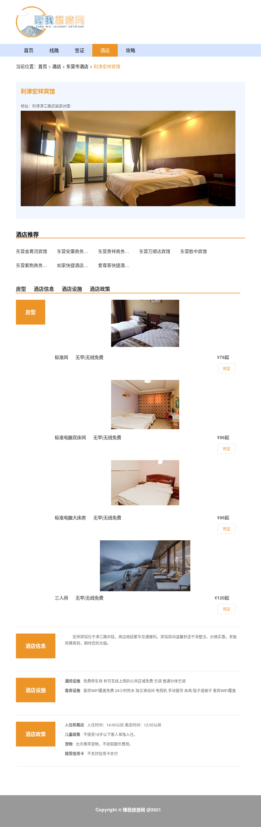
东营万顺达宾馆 (154, 251)
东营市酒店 (78, 66)
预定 (226, 609)
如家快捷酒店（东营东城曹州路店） (73, 265)
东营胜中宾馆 (193, 251)
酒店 (105, 50)
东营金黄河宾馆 (31, 251)
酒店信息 (44, 288)
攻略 (130, 50)
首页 (28, 50)
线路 (54, 50)
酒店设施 (72, 288)
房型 (21, 288)
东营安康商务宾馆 (73, 251)
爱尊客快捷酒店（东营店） (114, 265)
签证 (79, 50)
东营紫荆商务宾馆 (32, 265)
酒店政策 (100, 288)
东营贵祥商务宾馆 (114, 251)
